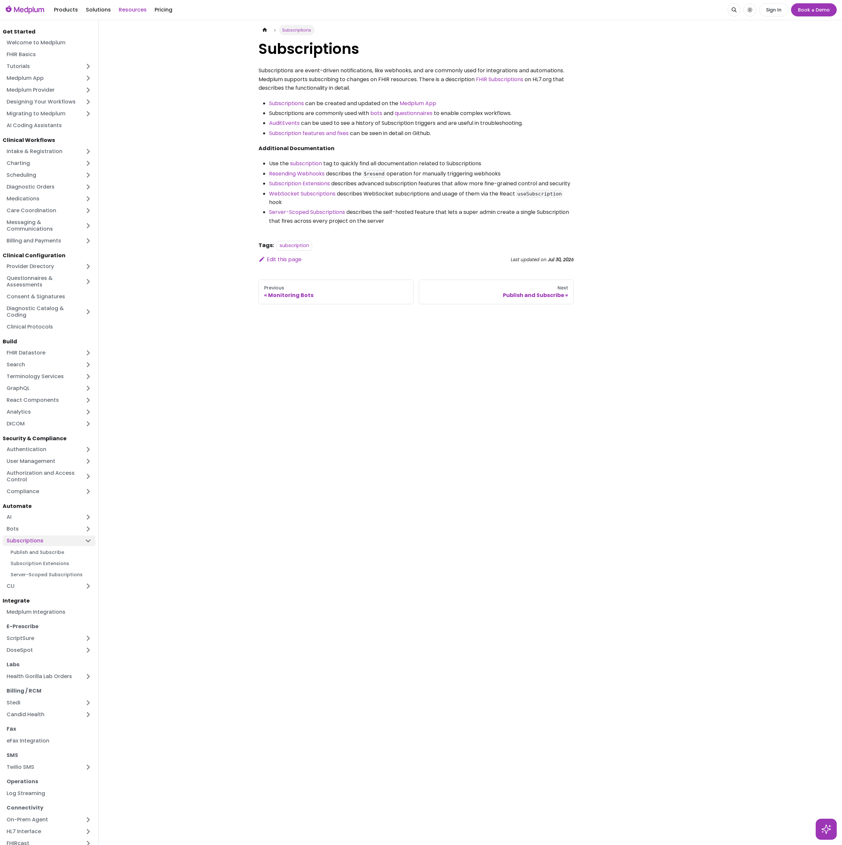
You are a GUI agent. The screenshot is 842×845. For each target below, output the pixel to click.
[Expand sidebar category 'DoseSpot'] (88, 650)
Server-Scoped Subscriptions (307, 212)
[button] (49, 311)
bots (376, 113)
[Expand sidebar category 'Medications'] (88, 199)
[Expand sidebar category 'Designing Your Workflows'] (88, 102)
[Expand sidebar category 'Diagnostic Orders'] (88, 187)
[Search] (734, 9)
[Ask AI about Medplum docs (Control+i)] (826, 829)
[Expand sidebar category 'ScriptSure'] (88, 638)
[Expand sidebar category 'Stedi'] (88, 702)
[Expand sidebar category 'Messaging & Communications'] (88, 225)
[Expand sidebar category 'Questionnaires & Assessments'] (88, 281)
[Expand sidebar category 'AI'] (88, 517)
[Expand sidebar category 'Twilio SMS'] (88, 767)
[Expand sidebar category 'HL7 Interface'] (88, 831)
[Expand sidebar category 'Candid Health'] (88, 714)
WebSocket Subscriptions (302, 193)
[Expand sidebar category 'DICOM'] (88, 424)
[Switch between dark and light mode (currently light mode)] (749, 9)
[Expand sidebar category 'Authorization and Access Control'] (88, 476)
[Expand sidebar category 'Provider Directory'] (88, 266)
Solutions (98, 9)
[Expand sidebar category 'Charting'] (88, 163)
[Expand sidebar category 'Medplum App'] (88, 78)
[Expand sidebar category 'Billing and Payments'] (88, 241)
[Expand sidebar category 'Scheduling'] (88, 175)
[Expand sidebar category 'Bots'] (88, 529)
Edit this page (284, 259)
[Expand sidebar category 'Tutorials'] (88, 66)
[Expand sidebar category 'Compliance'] (88, 491)
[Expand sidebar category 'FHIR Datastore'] (88, 353)
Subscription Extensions (299, 183)
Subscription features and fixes (309, 133)
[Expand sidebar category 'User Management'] (88, 461)
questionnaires (414, 113)
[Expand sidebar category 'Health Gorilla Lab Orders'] (88, 676)
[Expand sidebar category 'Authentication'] (88, 449)
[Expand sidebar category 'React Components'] (88, 400)
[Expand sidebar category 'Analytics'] (88, 412)
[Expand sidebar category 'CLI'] (88, 586)
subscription (306, 163)
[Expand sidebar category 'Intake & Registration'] (88, 151)
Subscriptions (286, 103)
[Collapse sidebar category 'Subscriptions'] (88, 541)
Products (66, 9)
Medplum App (418, 103)
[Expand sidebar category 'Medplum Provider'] (88, 90)
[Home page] (265, 30)
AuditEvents (284, 123)
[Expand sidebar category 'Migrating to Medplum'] (88, 113)
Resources (133, 9)
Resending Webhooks (297, 173)
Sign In (773, 10)
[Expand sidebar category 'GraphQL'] (88, 388)
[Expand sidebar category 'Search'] (88, 364)
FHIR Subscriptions (499, 79)
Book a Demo (814, 10)
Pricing (163, 9)
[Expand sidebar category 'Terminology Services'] (88, 376)
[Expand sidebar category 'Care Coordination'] (88, 210)
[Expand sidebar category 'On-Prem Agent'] (88, 819)
